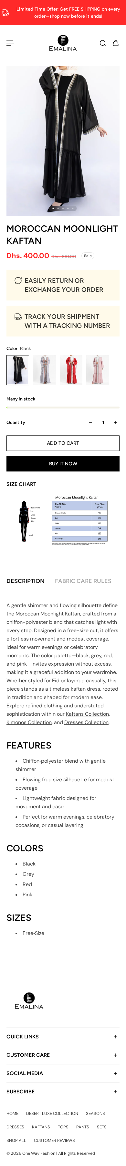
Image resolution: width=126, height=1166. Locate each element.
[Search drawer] (102, 43)
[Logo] (63, 43)
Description (25, 581)
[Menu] (10, 43)
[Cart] (115, 43)
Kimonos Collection (29, 722)
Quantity (15, 422)
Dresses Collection (86, 722)
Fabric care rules (83, 581)
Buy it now (63, 464)
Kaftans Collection (87, 714)
